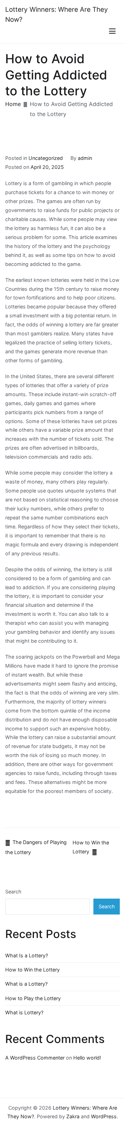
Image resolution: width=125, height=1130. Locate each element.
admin (85, 158)
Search (13, 891)
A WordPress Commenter (35, 1058)
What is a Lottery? (26, 984)
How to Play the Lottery (33, 998)
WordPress (104, 1116)
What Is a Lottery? (26, 955)
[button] (112, 31)
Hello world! (87, 1058)
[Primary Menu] (112, 31)
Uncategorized (45, 158)
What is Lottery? (24, 1012)
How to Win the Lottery (32, 970)
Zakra (73, 1116)
